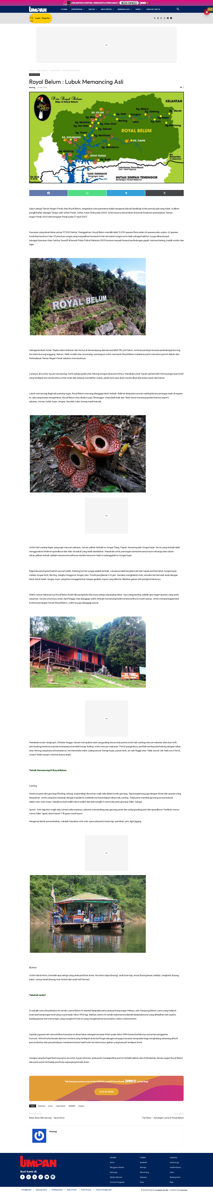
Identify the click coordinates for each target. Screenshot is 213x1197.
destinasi (41, 1106)
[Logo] (37, 9)
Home (31, 70)
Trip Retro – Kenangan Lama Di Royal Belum (163, 1118)
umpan (81, 1106)
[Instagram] (158, 18)
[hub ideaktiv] (185, 8)
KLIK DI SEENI (106, 1092)
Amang (32, 87)
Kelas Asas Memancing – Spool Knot (46, 1118)
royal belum (60, 1106)
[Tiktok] (164, 18)
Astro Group (183, 1190)
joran (50, 1106)
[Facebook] (154, 18)
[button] (178, 9)
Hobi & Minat (42, 70)
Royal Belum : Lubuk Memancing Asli (76, 81)
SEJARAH (72, 1106)
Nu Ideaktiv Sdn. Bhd (162, 1190)
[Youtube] (168, 18)
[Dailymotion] (171, 18)
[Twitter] (161, 18)
